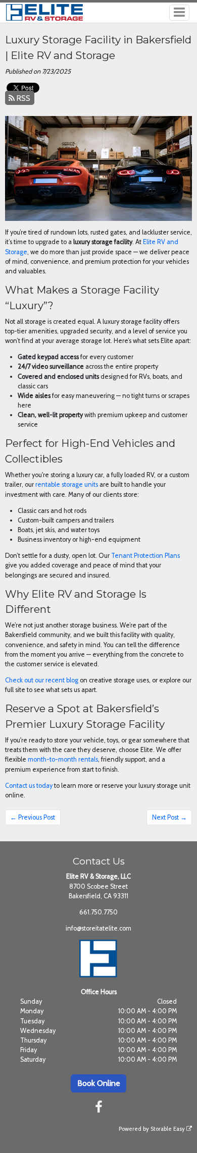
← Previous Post (32, 817)
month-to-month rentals (63, 759)
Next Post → (169, 817)
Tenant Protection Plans (145, 555)
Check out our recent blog (41, 680)
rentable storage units (66, 484)
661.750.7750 (98, 912)
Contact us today (29, 785)
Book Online (98, 1083)
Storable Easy (168, 1128)
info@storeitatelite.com (98, 928)
